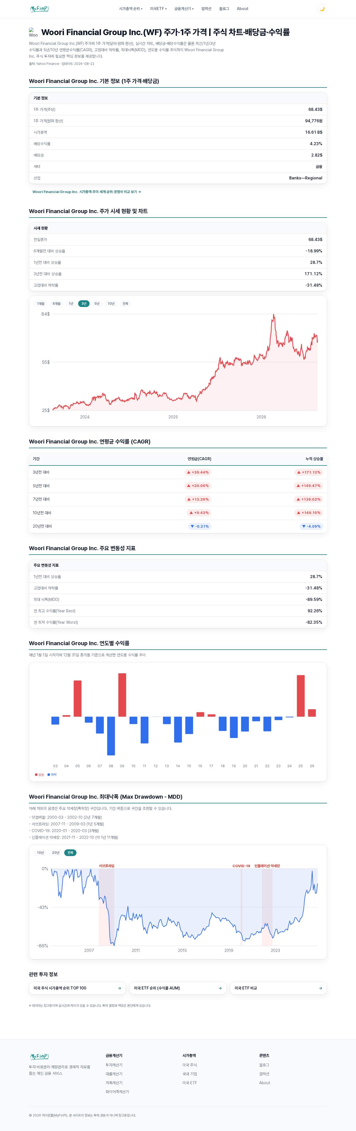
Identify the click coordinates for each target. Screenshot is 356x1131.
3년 (83, 304)
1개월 (40, 304)
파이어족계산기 (117, 1091)
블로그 (224, 8)
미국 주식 (189, 1065)
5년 (97, 304)
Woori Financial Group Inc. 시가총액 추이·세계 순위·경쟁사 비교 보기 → (87, 192)
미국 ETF (189, 1083)
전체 (125, 304)
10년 (111, 304)
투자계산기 (114, 1065)
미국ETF (158, 8)
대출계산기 (114, 1074)
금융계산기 (184, 8)
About (242, 8)
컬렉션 (206, 8)
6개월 (56, 304)
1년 (71, 304)
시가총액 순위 (130, 8)
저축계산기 (114, 1083)
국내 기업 (189, 1074)
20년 (55, 853)
